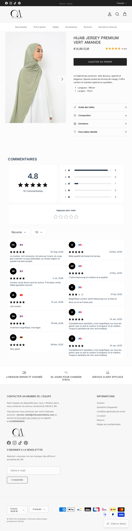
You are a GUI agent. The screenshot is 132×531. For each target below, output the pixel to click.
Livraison (101, 415)
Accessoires (71, 27)
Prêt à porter (40, 27)
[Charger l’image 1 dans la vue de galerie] (35, 77)
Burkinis (88, 27)
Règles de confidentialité (108, 424)
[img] (33, 185)
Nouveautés (21, 27)
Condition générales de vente (111, 411)
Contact (100, 403)
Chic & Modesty (20, 519)
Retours (100, 420)
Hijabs (56, 27)
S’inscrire (17, 480)
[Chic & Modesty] (17, 14)
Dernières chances (107, 27)
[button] (91, 170)
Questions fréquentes (107, 407)
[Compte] (109, 14)
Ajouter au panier (100, 61)
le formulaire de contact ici (27, 418)
